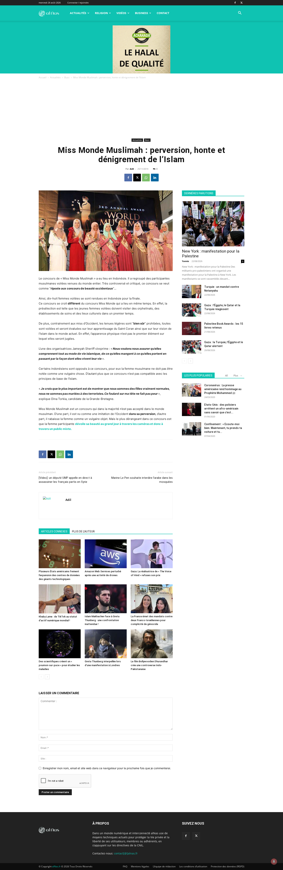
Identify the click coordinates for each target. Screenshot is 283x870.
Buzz (66, 77)
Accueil (42, 77)
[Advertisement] (141, 108)
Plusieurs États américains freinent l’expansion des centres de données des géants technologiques (59, 575)
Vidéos (121, 13)
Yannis (185, 261)
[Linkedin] (155, 177)
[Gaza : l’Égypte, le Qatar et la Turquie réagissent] (191, 310)
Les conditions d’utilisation (193, 866)
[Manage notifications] (274, 861)
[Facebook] (235, 2)
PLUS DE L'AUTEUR (83, 531)
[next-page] (47, 676)
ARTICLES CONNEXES (54, 531)
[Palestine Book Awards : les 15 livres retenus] (191, 328)
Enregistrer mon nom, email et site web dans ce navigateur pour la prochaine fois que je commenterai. (107, 768)
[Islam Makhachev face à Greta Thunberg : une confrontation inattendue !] (106, 598)
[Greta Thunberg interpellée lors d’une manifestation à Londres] (106, 643)
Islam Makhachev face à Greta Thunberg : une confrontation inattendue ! (102, 620)
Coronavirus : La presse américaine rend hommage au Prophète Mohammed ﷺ (222, 389)
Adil (132, 168)
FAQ (125, 866)
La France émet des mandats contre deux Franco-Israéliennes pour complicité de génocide (151, 620)
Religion (101, 13)
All (226, 375)
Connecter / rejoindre (78, 2)
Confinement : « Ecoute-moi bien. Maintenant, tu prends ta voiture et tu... (223, 428)
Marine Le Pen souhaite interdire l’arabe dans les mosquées (142, 480)
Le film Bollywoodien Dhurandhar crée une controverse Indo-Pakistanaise (149, 665)
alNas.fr (56, 866)
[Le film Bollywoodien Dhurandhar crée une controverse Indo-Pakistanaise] (152, 643)
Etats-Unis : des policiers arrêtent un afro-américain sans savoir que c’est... (221, 408)
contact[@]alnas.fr (126, 853)
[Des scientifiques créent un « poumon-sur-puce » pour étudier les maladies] (60, 643)
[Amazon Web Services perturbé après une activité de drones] (106, 553)
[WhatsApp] (146, 177)
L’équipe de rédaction (164, 866)
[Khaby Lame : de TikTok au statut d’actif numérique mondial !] (60, 598)
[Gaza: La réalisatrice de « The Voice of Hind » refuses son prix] (152, 553)
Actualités (78, 13)
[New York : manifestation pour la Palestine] (213, 223)
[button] (239, 13)
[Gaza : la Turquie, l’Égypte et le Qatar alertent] (191, 347)
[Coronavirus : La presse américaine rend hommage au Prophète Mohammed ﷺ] (191, 390)
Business (141, 13)
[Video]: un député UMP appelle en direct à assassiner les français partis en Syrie (65, 480)
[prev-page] (41, 676)
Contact (163, 13)
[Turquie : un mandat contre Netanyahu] (191, 291)
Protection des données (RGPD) (227, 866)
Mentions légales (140, 866)
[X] (241, 2)
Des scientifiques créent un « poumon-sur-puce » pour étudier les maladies (59, 665)
